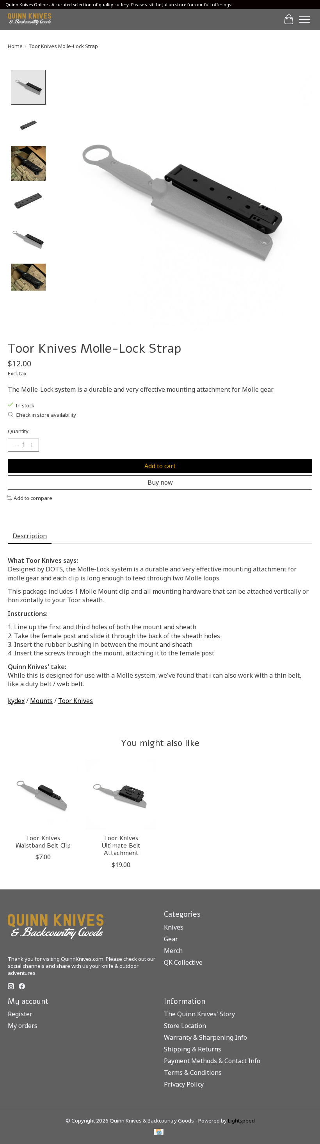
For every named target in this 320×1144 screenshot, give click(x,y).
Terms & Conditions (193, 1072)
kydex (16, 700)
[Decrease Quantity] (15, 445)
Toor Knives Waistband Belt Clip (43, 842)
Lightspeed (241, 1120)
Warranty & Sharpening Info (205, 1037)
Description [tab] (29, 536)
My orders (22, 1025)
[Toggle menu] (304, 19)
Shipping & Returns (192, 1049)
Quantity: (19, 431)
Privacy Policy (184, 1084)
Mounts (41, 700)
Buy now (160, 482)
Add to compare (33, 498)
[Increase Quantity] (32, 445)
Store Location (185, 1025)
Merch (173, 950)
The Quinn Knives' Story (199, 1014)
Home (15, 46)
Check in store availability (46, 414)
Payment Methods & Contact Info (212, 1061)
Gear (171, 939)
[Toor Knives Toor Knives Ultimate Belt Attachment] (121, 795)
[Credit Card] (159, 1133)
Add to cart (160, 466)
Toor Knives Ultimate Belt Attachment (120, 845)
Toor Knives (75, 700)
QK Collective (183, 962)
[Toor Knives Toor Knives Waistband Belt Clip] (43, 795)
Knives (173, 927)
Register (20, 1014)
